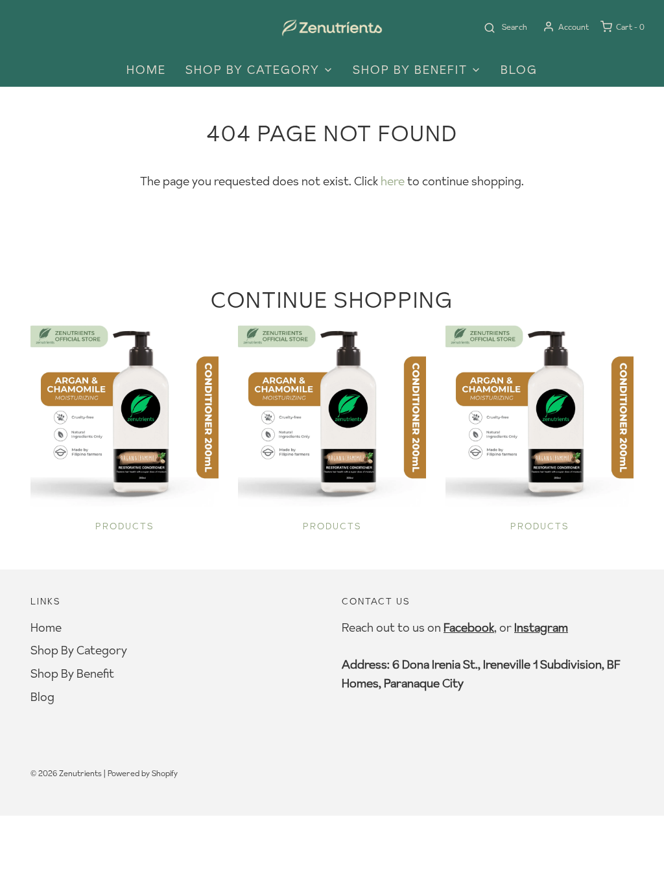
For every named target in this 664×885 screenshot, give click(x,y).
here (393, 181)
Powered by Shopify (143, 773)
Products (124, 526)
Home (146, 70)
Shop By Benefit (72, 673)
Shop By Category (78, 650)
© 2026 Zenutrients (66, 773)
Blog (519, 70)
